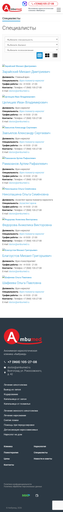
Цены (7, 458)
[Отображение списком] (55, 55)
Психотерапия (11, 452)
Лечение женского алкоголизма (21, 411)
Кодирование (11, 394)
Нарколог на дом (13, 434)
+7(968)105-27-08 (44, 4)
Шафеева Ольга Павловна (21, 283)
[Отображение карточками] (47, 55)
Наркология (40, 446)
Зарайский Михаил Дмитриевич (26, 72)
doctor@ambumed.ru (19, 91)
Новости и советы (43, 458)
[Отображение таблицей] (40, 55)
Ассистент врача (28, 203)
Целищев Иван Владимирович (25, 102)
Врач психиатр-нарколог (32, 80)
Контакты (9, 465)
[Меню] (59, 9)
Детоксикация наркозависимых (21, 430)
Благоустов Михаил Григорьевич (26, 256)
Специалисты (41, 452)
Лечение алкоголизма (15, 385)
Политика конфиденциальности (18, 484)
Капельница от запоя (15, 399)
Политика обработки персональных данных (23, 486)
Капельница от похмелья (17, 404)
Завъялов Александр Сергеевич (26, 133)
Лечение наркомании (15, 415)
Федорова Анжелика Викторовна (27, 225)
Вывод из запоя (12, 389)
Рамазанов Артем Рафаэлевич (25, 164)
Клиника (8, 446)
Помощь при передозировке (19, 425)
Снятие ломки (11, 420)
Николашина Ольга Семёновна (25, 194)
